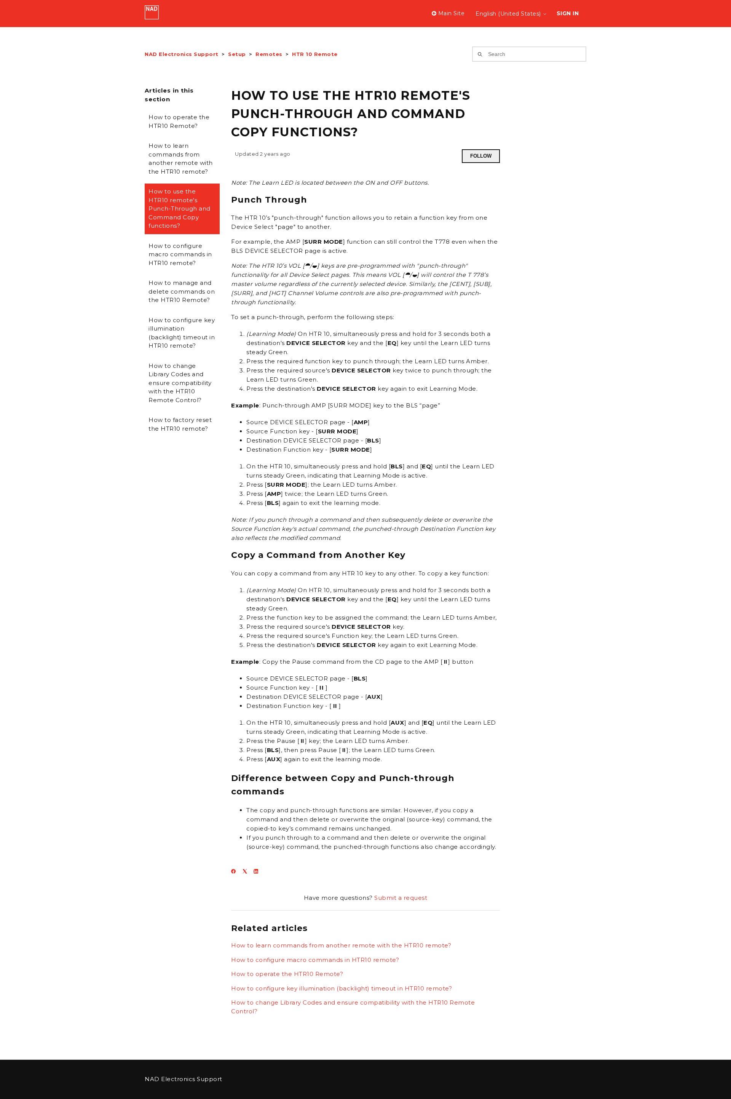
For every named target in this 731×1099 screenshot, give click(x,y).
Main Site (450, 13)
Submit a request (400, 897)
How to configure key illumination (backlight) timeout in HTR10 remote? (181, 333)
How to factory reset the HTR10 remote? (180, 424)
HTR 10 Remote (315, 54)
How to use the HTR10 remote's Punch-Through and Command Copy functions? (179, 208)
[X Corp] (247, 871)
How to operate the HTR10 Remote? (178, 121)
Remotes (269, 54)
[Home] (152, 17)
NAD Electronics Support (182, 54)
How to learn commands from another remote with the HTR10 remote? (180, 158)
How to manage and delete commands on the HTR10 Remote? (181, 291)
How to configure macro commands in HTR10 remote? (180, 254)
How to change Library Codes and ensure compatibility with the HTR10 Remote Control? (179, 383)
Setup (237, 54)
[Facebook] (236, 871)
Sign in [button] (568, 13)
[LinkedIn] (258, 871)
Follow (481, 156)
